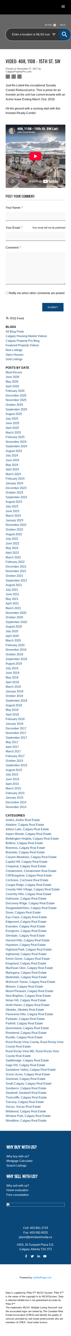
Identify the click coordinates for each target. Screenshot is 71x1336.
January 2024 (14, 483)
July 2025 (12, 418)
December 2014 (16, 802)
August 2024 (14, 450)
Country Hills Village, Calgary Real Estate (33, 889)
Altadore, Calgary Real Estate (25, 824)
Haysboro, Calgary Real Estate (26, 944)
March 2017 (13, 751)
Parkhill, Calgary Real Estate (24, 1023)
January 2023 (14, 520)
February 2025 (15, 437)
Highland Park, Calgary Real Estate (29, 949)
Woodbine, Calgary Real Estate (26, 1120)
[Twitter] (32, 1256)
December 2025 (16, 395)
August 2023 (14, 501)
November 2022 (16, 524)
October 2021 (14, 575)
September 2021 (16, 580)
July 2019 (12, 668)
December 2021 (16, 566)
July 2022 (12, 538)
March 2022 (13, 557)
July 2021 (12, 589)
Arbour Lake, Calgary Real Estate (27, 829)
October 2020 (14, 617)
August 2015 (14, 770)
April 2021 (12, 603)
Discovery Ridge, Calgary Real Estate (30, 903)
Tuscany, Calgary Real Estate (25, 1102)
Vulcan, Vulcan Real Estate (23, 1106)
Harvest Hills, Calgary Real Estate (28, 940)
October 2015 (14, 760)
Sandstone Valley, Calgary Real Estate (31, 1069)
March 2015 (13, 788)
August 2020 (14, 626)
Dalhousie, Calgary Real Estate (26, 898)
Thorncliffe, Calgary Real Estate (26, 1097)
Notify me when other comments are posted (36, 293)
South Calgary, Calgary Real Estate (29, 1083)
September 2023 (16, 497)
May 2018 (12, 709)
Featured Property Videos (22, 345)
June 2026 (12, 376)
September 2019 (16, 659)
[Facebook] (26, 1256)
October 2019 (14, 654)
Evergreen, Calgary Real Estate (26, 930)
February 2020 (15, 645)
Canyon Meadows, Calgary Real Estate (31, 857)
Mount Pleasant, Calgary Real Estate (29, 991)
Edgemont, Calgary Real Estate (26, 921)
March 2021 (13, 608)
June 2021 (12, 594)
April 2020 (12, 635)
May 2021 (12, 598)
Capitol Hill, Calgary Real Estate (27, 861)
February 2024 (15, 478)
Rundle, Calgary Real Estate (24, 1037)
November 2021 (16, 571)
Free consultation (17, 1194)
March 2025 (13, 432)
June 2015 (12, 779)
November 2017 (16, 732)
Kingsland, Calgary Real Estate (26, 963)
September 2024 (16, 446)
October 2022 (14, 529)
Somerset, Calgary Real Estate (26, 1078)
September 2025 (16, 409)
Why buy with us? (17, 1156)
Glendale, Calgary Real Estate (25, 935)
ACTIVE (48, 25)
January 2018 (14, 723)
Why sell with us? (17, 1185)
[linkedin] (38, 1256)
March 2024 (13, 474)
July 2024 (12, 455)
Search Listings (16, 1165)
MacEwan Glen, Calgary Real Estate (29, 967)
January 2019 (14, 691)
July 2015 (12, 774)
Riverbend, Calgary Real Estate (26, 1032)
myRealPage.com (42, 1277)
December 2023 (16, 488)
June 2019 (12, 672)
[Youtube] (45, 1256)
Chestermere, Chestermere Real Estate (31, 870)
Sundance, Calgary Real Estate (26, 1088)
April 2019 (12, 682)
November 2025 (16, 400)
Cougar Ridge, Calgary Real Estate (28, 884)
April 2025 (12, 427)
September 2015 (16, 765)
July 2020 (12, 631)
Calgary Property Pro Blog (23, 340)
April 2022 (12, 552)
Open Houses (14, 354)
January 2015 (14, 797)
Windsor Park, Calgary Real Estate (28, 1115)
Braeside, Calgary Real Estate (25, 852)
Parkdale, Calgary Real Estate (25, 1018)
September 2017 (16, 737)
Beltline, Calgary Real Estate (24, 843)
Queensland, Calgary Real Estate (27, 1028)
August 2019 (14, 663)
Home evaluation (17, 1190)
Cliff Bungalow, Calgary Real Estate (29, 875)
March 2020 (13, 640)
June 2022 (12, 543)
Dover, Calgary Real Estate (23, 912)
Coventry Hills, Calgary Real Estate (28, 894)
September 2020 (16, 622)
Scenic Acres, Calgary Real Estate (28, 1074)
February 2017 (15, 756)
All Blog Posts (15, 331)
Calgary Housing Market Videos (26, 336)
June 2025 (12, 423)
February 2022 (15, 561)
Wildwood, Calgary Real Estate (26, 1111)
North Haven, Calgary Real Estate (28, 1005)
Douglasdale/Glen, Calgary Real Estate (31, 908)
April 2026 (12, 386)
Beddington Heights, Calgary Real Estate (32, 838)
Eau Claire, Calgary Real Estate (26, 917)
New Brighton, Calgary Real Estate (28, 995)
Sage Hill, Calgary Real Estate (25, 1065)
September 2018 (16, 700)
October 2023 (14, 492)
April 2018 (12, 714)
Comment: (13, 247)
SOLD (62, 25)
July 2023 (12, 506)
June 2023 (12, 511)
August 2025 (14, 413)
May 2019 (12, 677)
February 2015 (15, 793)
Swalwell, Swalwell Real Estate (26, 1092)
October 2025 (14, 404)
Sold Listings (14, 359)
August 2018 (14, 705)
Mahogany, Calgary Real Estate (26, 972)
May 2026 (12, 381)
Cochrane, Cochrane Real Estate (27, 880)
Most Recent (14, 372)
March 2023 (13, 515)
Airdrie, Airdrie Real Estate (23, 820)
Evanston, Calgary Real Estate (25, 926)
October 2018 (14, 695)
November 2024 (16, 441)
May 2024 (12, 464)
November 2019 (16, 649)
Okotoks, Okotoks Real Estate (25, 1009)
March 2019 (13, 686)
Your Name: (14, 207)
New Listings (14, 350)
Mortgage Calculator (19, 1160)
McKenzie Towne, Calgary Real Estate (30, 981)
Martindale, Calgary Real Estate (26, 977)
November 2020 (16, 612)
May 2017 (12, 742)
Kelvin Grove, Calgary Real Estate (28, 958)
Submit (53, 307)
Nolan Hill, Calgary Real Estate (26, 1000)
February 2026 (15, 390)
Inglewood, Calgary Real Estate (26, 954)
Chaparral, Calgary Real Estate (26, 866)
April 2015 (12, 783)
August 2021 (14, 585)
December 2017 (16, 728)
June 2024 (12, 460)
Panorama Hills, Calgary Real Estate (29, 1014)
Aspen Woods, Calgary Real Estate (28, 833)
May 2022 (12, 548)
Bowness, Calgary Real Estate (25, 847)
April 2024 (12, 469)
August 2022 (14, 534)
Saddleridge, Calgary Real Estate (27, 1060)
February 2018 (15, 719)
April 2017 (12, 746)
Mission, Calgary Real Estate (24, 986)
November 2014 (16, 807)
